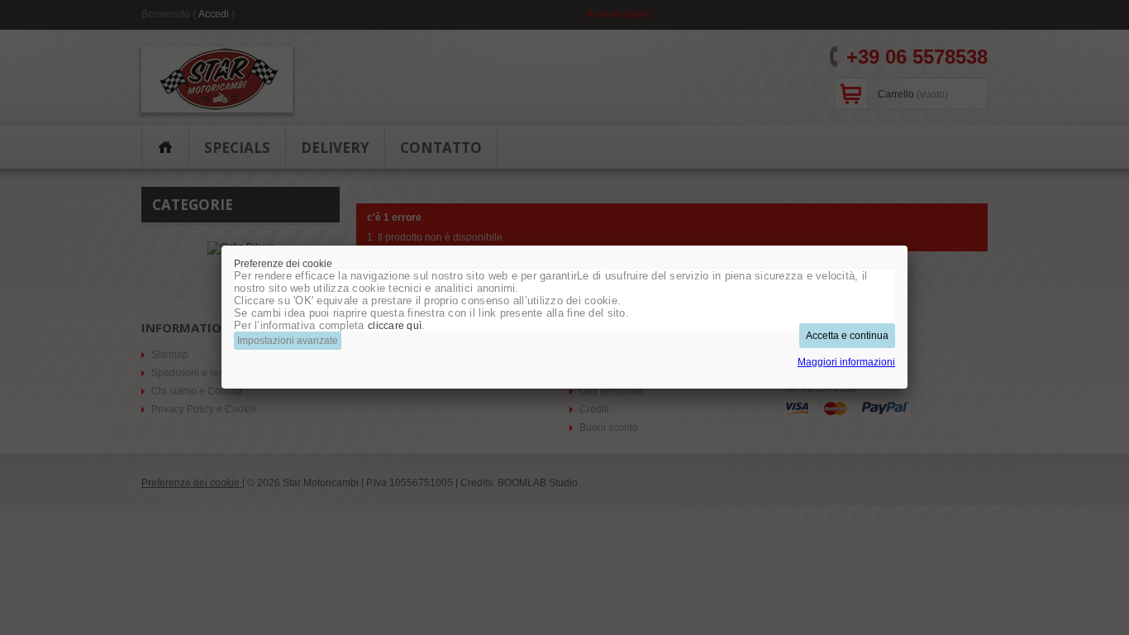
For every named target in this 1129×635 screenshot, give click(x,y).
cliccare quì (395, 326)
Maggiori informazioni (846, 362)
